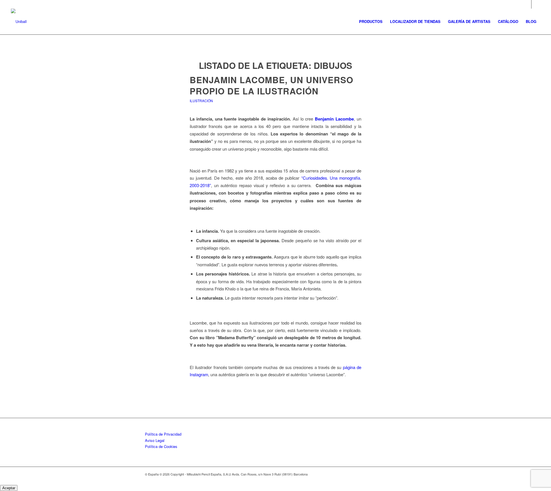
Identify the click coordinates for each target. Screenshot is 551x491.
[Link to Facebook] (535, 4)
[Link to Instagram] (527, 4)
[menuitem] (370, 21)
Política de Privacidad (163, 434)
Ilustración (201, 100)
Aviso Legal (154, 440)
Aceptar (8, 488)
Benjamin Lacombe (334, 119)
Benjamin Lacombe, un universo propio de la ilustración (271, 85)
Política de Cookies (161, 446)
